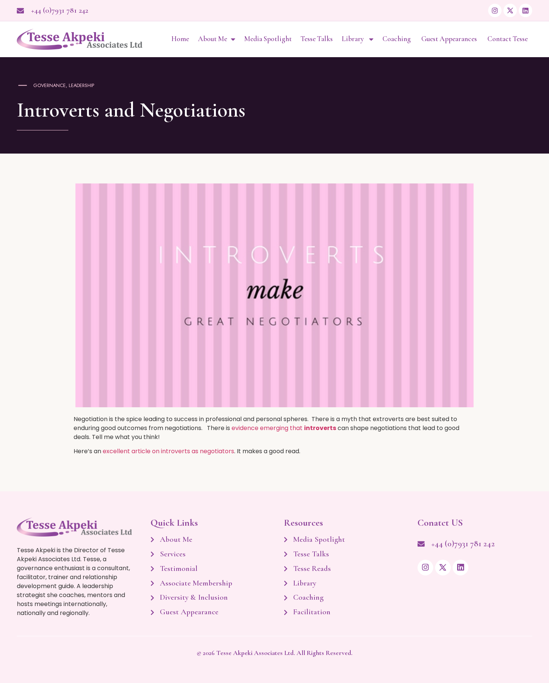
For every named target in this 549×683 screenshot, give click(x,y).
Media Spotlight (268, 38)
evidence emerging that (284, 428)
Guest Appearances (449, 38)
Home (180, 38)
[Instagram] (495, 10)
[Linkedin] (525, 10)
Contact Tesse (507, 38)
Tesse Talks (317, 38)
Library (353, 38)
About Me (212, 38)
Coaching (397, 38)
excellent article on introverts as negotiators (168, 451)
